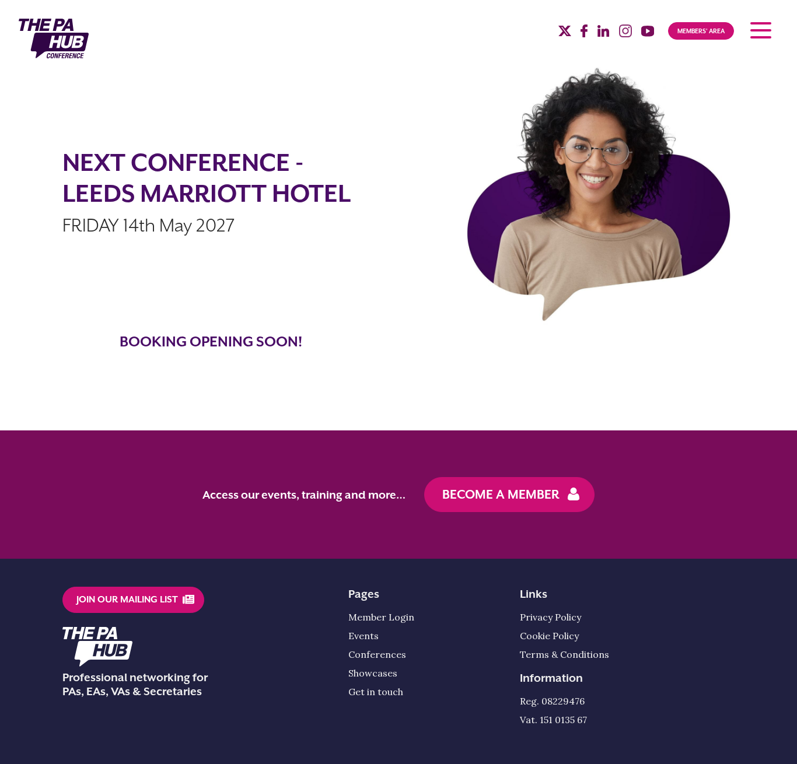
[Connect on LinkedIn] (603, 34)
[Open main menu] (760, 30)
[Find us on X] (564, 32)
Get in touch (375, 692)
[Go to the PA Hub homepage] (54, 38)
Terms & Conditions (564, 654)
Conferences (377, 654)
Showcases (372, 673)
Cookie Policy (549, 636)
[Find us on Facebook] (584, 34)
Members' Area (701, 30)
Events (363, 636)
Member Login (381, 617)
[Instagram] (625, 34)
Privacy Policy (550, 617)
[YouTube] (647, 34)
